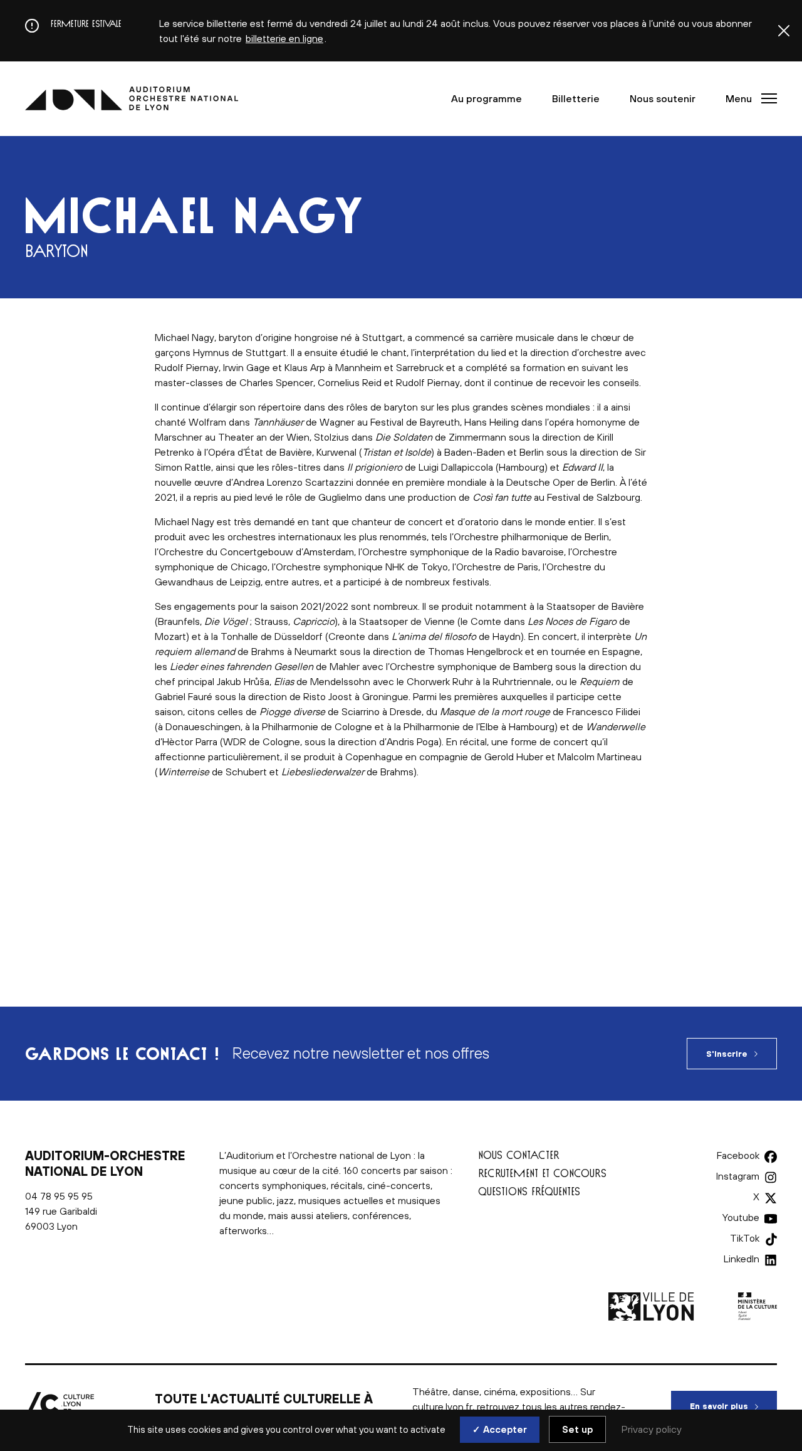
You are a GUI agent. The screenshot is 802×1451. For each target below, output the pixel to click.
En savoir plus (733, 1406)
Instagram (737, 1175)
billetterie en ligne (284, 38)
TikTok (744, 1238)
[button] (747, 98)
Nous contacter (519, 1154)
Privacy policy (652, 1429)
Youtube (740, 1217)
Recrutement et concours (542, 1173)
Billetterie (576, 98)
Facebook (738, 1155)
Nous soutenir (662, 98)
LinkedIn (741, 1258)
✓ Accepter (499, 1429)
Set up (577, 1429)
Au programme (486, 98)
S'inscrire (726, 1054)
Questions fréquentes (529, 1191)
